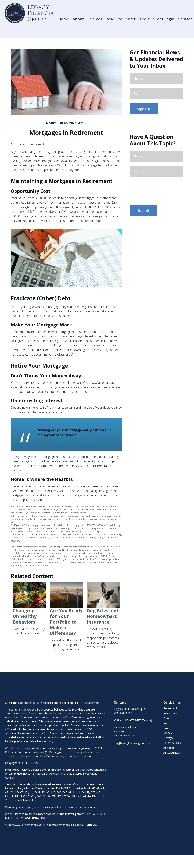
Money (167, 733)
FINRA (60, 788)
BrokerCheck (92, 702)
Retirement (170, 708)
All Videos (169, 747)
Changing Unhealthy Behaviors (25, 616)
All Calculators (172, 752)
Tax (165, 728)
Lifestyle (168, 738)
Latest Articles (172, 743)
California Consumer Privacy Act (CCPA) (29, 752)
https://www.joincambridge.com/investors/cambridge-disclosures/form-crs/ (51, 824)
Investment (170, 713)
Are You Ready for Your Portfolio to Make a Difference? (66, 621)
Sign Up (143, 108)
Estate (167, 718)
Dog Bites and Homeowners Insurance (102, 616)
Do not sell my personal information (68, 756)
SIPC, (68, 788)
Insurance (169, 723)
